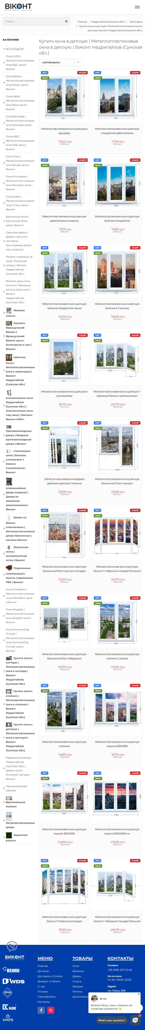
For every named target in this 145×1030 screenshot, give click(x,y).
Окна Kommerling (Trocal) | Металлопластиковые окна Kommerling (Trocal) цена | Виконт (20, 640)
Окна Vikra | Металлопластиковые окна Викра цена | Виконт (20, 163)
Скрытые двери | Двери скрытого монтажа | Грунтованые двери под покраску (19, 241)
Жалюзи (77, 986)
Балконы (78, 971)
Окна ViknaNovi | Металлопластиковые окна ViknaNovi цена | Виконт (20, 596)
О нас (41, 986)
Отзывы (43, 991)
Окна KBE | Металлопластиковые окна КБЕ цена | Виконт (20, 143)
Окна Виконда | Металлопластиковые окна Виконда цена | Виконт (20, 123)
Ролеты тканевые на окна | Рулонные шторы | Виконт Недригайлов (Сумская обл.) (19, 265)
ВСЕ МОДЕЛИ (15, 49)
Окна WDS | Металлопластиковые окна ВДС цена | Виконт (20, 62)
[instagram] (50, 1010)
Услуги (77, 981)
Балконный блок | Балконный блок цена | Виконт (17, 221)
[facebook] (41, 1010)
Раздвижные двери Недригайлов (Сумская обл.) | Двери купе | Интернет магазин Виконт (18, 768)
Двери (76, 976)
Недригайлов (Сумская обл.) (108, 21)
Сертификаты (47, 996)
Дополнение (80, 996)
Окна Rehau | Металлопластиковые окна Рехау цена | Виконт (20, 82)
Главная (82, 21)
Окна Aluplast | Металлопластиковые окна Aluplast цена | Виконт (20, 616)
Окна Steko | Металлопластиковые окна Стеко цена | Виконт (20, 203)
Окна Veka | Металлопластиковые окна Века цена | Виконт (20, 103)
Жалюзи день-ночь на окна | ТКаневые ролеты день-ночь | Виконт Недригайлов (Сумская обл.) (18, 292)
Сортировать (51, 62)
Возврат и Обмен (49, 981)
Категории (136, 21)
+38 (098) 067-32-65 (120, 969)
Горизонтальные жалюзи (16, 788)
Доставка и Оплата (50, 976)
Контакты (44, 1001)
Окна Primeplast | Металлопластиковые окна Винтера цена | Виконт (20, 183)
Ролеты (77, 991)
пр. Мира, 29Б (117, 990)
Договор (43, 971)
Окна (75, 966)
